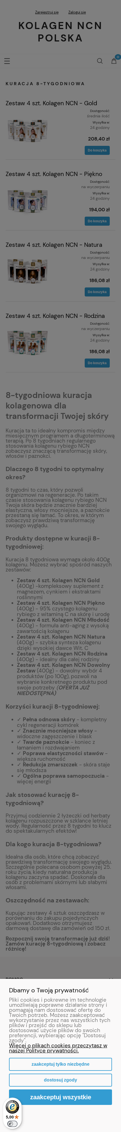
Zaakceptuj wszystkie (60, 1097)
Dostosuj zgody (60, 1080)
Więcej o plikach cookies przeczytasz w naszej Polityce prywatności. (58, 1048)
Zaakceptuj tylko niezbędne (60, 1064)
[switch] (12, 1124)
